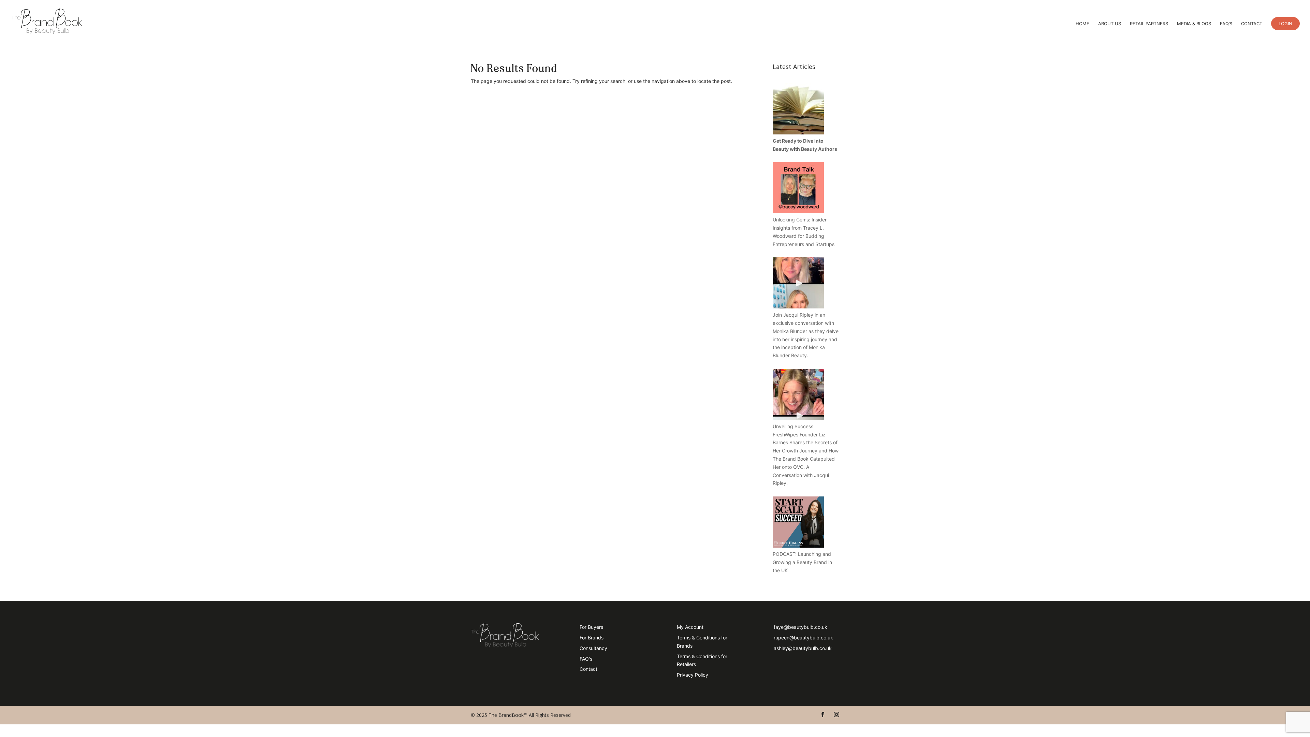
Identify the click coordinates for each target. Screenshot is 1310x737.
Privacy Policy (692, 675)
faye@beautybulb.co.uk (800, 627)
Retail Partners (1149, 23)
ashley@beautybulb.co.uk (803, 648)
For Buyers (591, 627)
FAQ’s (1226, 23)
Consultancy (593, 648)
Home (1082, 23)
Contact (1251, 23)
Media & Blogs (1194, 23)
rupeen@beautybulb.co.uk (803, 637)
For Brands (591, 637)
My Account (690, 627)
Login (1285, 23)
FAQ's (586, 659)
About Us (1109, 23)
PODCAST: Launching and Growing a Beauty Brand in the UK (802, 562)
